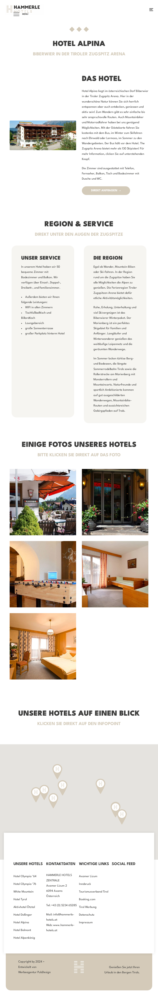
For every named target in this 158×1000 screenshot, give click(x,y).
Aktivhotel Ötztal (24, 907)
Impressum (86, 922)
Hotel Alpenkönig (24, 938)
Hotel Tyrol (20, 899)
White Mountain (23, 891)
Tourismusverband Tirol (93, 891)
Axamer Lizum (88, 876)
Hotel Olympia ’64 (24, 876)
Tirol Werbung (88, 907)
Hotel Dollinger (22, 914)
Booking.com (87, 899)
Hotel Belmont (22, 930)
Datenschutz (86, 914)
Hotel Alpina (21, 922)
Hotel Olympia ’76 (24, 884)
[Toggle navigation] (128, 9)
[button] (122, 817)
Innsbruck (85, 884)
